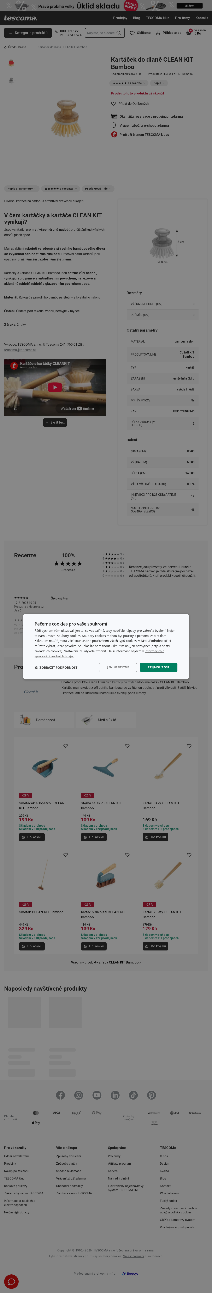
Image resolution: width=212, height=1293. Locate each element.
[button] (56, 667)
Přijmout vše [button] (159, 667)
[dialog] (106, 646)
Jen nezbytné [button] (118, 667)
